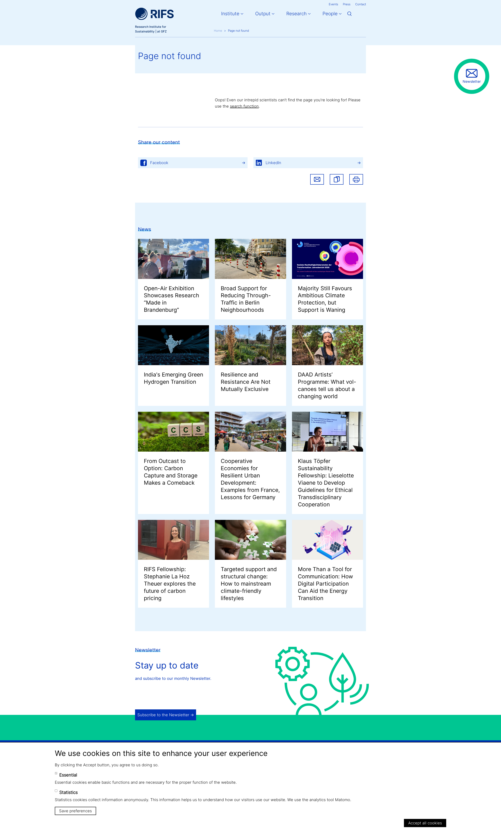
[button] (336, 179)
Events (333, 4)
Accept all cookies (425, 823)
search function (244, 106)
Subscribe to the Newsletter (163, 715)
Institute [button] (230, 13)
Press (347, 4)
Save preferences (75, 811)
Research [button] (296, 13)
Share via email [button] (317, 179)
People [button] (330, 13)
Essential (68, 775)
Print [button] (356, 179)
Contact (360, 4)
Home (218, 30)
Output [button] (262, 13)
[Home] (154, 13)
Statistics (68, 792)
